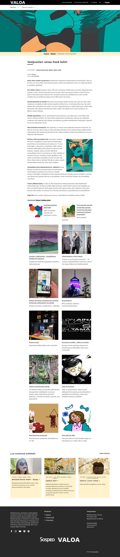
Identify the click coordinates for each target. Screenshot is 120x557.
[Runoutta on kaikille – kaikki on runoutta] (76, 325)
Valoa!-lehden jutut (43, 200)
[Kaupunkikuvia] (76, 283)
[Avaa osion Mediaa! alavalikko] (18, 7)
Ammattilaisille (67, 2)
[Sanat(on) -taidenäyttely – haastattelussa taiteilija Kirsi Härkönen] (43, 239)
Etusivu (46, 54)
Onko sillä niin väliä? (68, 435)
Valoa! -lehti (57, 70)
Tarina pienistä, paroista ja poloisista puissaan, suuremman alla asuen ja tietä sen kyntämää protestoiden (84, 210)
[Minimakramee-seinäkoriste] (43, 418)
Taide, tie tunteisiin (68, 386)
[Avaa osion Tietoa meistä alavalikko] (34, 7)
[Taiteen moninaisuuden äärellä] (43, 369)
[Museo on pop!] (43, 325)
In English (93, 2)
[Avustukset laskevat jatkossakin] (35, 210)
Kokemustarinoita (42, 70)
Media (51, 70)
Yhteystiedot (49, 520)
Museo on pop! (34, 342)
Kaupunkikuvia (67, 300)
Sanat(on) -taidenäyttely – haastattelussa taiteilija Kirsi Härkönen (42, 257)
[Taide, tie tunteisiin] (76, 369)
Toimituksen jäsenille (81, 2)
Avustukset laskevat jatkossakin (50, 206)
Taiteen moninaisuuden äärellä (39, 386)
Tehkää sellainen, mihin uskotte (72, 256)
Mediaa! (13, 7)
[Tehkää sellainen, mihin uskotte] (76, 239)
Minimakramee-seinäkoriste (38, 435)
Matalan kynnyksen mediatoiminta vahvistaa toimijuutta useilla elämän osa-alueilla (43, 301)
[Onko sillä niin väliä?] (76, 418)
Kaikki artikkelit (105, 453)
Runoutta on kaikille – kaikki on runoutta (75, 342)
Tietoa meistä (27, 7)
